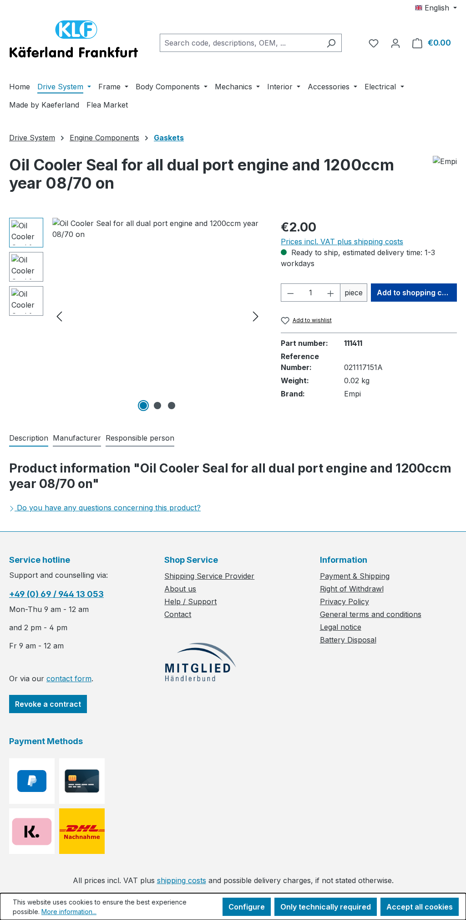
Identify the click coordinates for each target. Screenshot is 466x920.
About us (180, 588)
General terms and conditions (370, 614)
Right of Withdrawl (352, 588)
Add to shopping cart (414, 292)
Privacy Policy (344, 601)
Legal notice (340, 627)
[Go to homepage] (73, 41)
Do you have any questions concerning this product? (109, 507)
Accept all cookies (419, 906)
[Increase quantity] (330, 292)
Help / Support (190, 601)
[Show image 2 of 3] (157, 405)
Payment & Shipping (355, 576)
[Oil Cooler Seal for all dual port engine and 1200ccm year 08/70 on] (157, 316)
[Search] (331, 43)
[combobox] (240, 43)
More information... (68, 911)
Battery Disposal (348, 639)
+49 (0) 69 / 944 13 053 (56, 594)
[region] (136, 316)
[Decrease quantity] (290, 292)
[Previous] (59, 316)
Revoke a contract (48, 704)
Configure (246, 906)
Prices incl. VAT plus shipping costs (342, 241)
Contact (177, 614)
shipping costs (181, 880)
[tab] (28, 438)
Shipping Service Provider (209, 576)
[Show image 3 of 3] (171, 405)
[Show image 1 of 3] (143, 405)
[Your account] (395, 43)
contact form (68, 678)
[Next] (256, 316)
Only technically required (325, 906)
